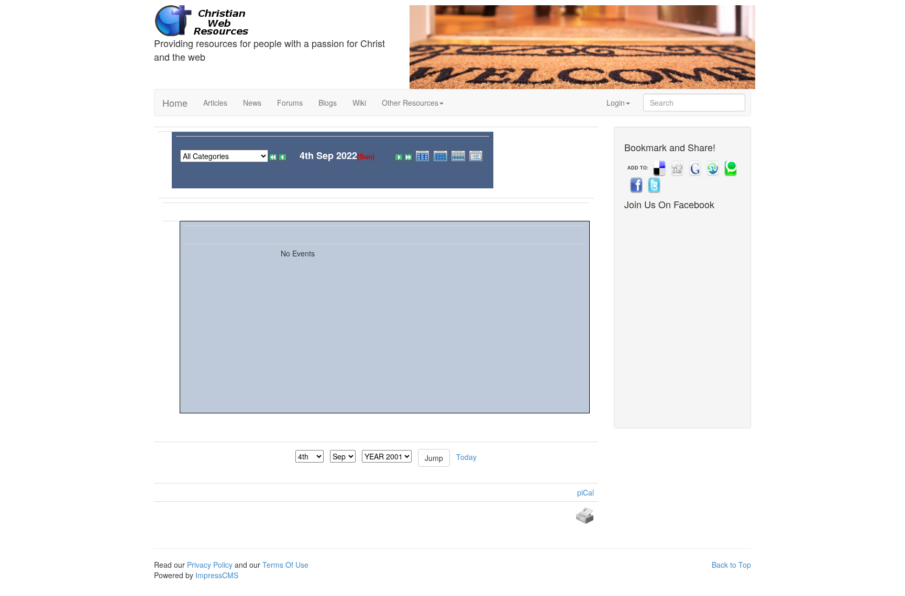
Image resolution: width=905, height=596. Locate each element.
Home (174, 102)
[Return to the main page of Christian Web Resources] (274, 21)
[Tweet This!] (653, 184)
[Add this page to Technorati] (729, 168)
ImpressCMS (216, 575)
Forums (290, 102)
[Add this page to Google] (694, 168)
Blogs (327, 102)
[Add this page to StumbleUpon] (711, 168)
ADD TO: (637, 168)
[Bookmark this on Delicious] (658, 168)
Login (615, 102)
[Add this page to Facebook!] (635, 184)
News (252, 102)
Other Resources (410, 102)
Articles (215, 102)
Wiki (359, 102)
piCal (585, 492)
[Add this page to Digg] (676, 168)
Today (466, 456)
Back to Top (731, 564)
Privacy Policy (210, 564)
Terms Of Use (285, 564)
